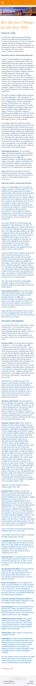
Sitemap (11, 681)
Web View (30, 683)
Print (6, 681)
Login (31, 681)
